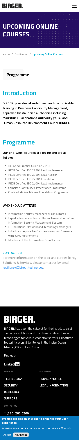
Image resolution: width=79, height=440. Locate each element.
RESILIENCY (11, 391)
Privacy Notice (51, 378)
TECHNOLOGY (13, 378)
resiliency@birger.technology (23, 267)
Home (6, 54)
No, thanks (21, 434)
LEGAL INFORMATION (54, 385)
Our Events (21, 54)
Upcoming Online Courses (48, 54)
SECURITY (11, 385)
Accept (7, 434)
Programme (17, 74)
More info (66, 428)
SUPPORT (10, 398)
